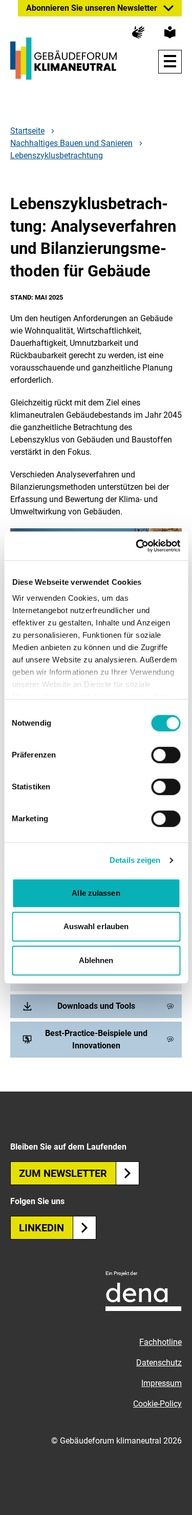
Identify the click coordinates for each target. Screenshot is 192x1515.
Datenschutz (159, 1363)
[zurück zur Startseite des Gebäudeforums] (63, 59)
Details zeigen (135, 860)
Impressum (161, 1383)
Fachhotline (160, 1342)
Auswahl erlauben (96, 926)
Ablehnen (96, 960)
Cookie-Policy (157, 1404)
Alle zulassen (96, 893)
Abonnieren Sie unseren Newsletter (91, 8)
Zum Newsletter (63, 1173)
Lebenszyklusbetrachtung (56, 155)
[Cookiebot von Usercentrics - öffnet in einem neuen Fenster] (136, 545)
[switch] (165, 755)
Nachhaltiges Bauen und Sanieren (71, 143)
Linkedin (41, 1228)
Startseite (27, 131)
